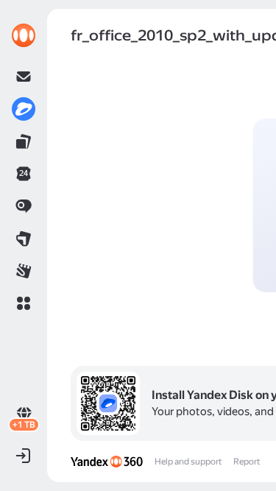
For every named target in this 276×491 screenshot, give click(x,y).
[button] (23, 303)
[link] (23, 35)
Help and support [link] (188, 461)
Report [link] (246, 461)
